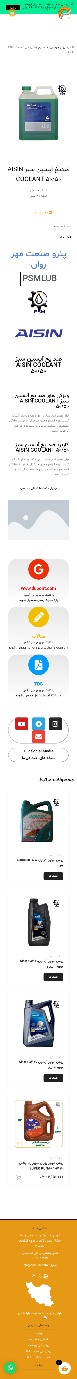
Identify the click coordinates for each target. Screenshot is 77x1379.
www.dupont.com (38, 588)
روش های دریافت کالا (38, 1351)
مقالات (38, 636)
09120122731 (39, 1258)
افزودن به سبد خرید (25, 1177)
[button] (10, 1368)
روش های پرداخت (38, 1345)
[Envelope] (38, 736)
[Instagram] (55, 723)
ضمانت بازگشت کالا (38, 1358)
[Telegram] (38, 723)
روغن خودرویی (57, 47)
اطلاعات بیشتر (53, 877)
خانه (72, 47)
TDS (38, 684)
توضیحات (58, 226)
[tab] (38, 226)
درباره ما (38, 1333)
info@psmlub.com (35, 1265)
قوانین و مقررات (38, 1339)
